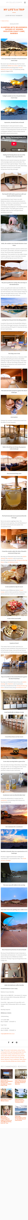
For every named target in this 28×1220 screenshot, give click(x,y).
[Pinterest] (16, 1042)
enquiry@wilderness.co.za (7, 1033)
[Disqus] (14, 1150)
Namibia (7, 1057)
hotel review (7, 1055)
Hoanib (23, 1052)
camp (19, 1050)
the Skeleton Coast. (13, 562)
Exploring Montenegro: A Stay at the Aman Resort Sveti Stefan (20, 1118)
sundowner (16, 1059)
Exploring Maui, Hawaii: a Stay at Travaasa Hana (19, 1101)
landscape (14, 1055)
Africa (5, 1050)
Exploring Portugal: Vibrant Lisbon (6, 1100)
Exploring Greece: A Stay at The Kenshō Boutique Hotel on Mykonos (20, 1082)
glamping (18, 1052)
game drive (7, 1052)
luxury (19, 1055)
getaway (13, 1052)
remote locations (14, 1057)
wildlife (23, 1061)
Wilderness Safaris (13, 65)
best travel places (12, 1050)
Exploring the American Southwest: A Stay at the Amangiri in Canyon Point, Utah (7, 1082)
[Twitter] (12, 1042)
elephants (10, 558)
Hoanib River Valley (6, 1054)
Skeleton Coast (9, 1059)
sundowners (4, 800)
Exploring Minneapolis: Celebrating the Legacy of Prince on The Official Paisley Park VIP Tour (6, 1119)
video (21, 1059)
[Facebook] (8, 1042)
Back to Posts (5, 21)
